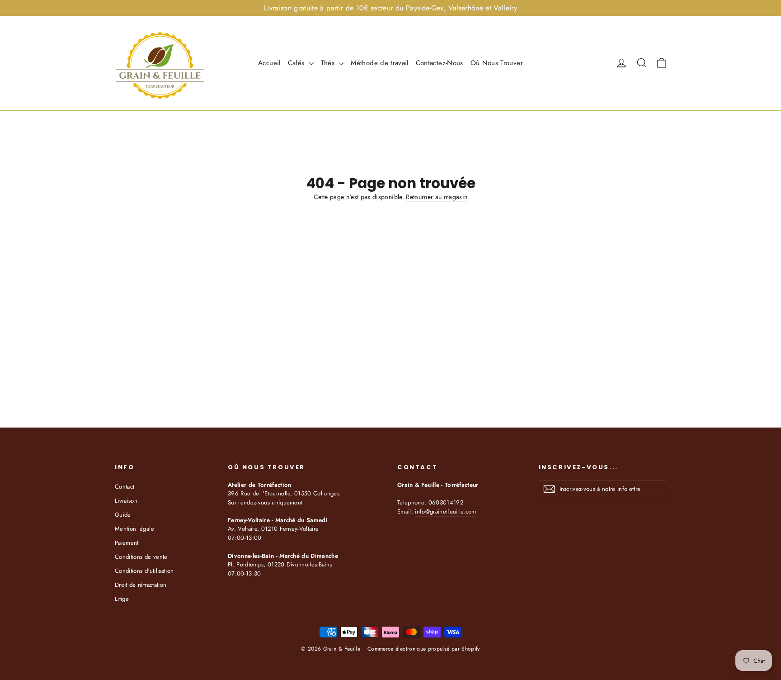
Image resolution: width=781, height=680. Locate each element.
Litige (122, 598)
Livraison (126, 500)
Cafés (297, 63)
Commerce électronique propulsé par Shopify (423, 649)
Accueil (269, 63)
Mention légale (134, 528)
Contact (124, 486)
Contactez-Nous (439, 63)
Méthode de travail (379, 63)
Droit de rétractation (140, 584)
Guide (123, 514)
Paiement (127, 542)
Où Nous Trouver (496, 63)
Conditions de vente (141, 556)
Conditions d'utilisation (144, 570)
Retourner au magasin (436, 196)
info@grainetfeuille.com (445, 511)
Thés (329, 63)
